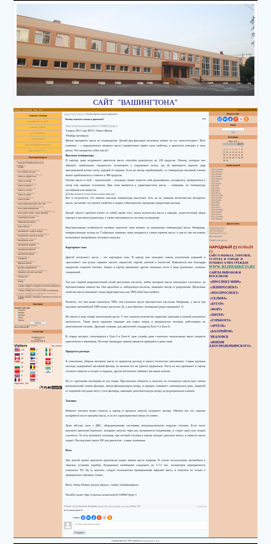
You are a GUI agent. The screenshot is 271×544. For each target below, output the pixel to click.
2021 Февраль (216, 219)
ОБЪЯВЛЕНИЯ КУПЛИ (25, 239)
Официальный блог (217, 227)
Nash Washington (215, 236)
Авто (123, 506)
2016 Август (216, 207)
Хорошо (21, 313)
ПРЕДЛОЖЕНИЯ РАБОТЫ (26, 220)
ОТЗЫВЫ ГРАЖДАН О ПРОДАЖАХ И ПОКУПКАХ (36, 284)
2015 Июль (215, 190)
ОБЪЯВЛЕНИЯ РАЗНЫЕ (26, 252)
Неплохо (21, 315)
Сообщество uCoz (217, 229)
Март (80, 114)
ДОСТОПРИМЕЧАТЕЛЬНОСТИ (28, 161)
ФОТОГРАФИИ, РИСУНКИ (26, 170)
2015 (74, 114)
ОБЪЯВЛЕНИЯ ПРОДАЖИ (27, 243)
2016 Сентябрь (217, 209)
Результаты (19, 325)
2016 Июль (215, 204)
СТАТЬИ (19, 166)
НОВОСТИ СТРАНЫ (24, 189)
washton (101, 506)
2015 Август (216, 193)
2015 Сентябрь (217, 195)
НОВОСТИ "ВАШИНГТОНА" (27, 175)
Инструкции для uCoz (218, 233)
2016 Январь (216, 200)
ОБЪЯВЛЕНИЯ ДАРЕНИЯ (26, 248)
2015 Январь (216, 176)
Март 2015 (233, 141)
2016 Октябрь (216, 212)
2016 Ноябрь (216, 214)
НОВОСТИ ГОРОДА (24, 179)
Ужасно (21, 320)
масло (127, 506)
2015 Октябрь (216, 197)
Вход (35, 110)
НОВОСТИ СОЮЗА (24, 193)
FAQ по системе (216, 231)
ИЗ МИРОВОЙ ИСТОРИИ (26, 216)
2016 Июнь (215, 202)
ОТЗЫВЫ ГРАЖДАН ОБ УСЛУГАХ (30, 289)
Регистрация (27, 110)
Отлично (21, 310)
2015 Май (215, 186)
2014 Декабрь (216, 174)
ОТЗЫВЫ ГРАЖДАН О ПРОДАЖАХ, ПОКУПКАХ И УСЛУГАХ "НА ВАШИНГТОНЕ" (36, 294)
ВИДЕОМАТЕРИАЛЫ (24, 261)
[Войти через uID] (83, 517)
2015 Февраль (216, 179)
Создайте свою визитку (218, 240)
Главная (17, 110)
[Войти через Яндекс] (99, 517)
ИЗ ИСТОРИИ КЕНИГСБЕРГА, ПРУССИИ (33, 202)
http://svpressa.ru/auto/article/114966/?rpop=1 (92, 125)
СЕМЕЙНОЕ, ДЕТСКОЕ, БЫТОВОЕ (30, 271)
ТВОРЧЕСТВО (22, 275)
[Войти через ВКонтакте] (88, 517)
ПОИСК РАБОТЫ (23, 225)
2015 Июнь (215, 188)
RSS (40, 110)
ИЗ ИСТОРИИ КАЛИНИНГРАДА (29, 207)
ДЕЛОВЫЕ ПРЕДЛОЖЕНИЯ (27, 266)
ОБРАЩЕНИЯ (21, 257)
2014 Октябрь (216, 171)
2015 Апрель (216, 183)
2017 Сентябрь (217, 216)
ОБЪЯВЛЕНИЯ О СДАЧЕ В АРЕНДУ (30, 230)
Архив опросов (31, 325)
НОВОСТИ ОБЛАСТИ (25, 184)
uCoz (158, 541)
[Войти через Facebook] (93, 517)
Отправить (79, 532)
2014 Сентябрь (217, 169)
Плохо (20, 318)
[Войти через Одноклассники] (109, 517)
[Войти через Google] (104, 517)
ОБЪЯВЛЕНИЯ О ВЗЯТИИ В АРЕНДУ (31, 234)
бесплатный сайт (147, 541)
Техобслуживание (114, 506)
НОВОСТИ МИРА (23, 198)
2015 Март (215, 181)
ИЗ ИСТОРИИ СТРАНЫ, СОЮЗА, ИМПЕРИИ (34, 211)
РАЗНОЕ (19, 280)
